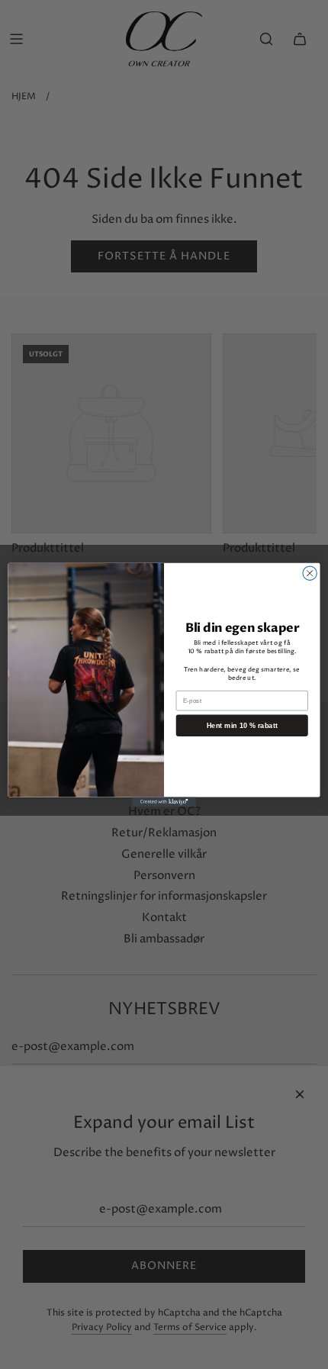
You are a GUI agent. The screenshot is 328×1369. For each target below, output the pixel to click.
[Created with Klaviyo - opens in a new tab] (164, 802)
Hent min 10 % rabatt (242, 725)
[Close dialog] (310, 573)
